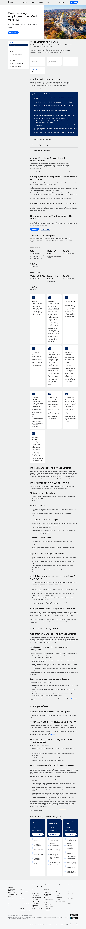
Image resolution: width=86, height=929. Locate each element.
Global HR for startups (24, 905)
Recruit (21, 900)
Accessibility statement (60, 901)
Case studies (34, 889)
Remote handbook (35, 899)
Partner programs (71, 886)
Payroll (21, 893)
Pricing (48, 2)
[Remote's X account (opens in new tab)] (73, 924)
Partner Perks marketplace (70, 899)
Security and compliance (46, 888)
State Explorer (13, 10)
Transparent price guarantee (47, 895)
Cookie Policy (41, 924)
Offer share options (12, 901)
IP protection (46, 897)
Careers (57, 887)
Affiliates (69, 887)
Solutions (32, 2)
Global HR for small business (24, 907)
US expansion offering (12, 903)
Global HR (10, 905)
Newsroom (58, 889)
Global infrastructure (48, 886)
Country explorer (35, 901)
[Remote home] (10, 2)
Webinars (34, 891)
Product (24, 2)
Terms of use (48, 924)
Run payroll (10, 898)
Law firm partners (71, 896)
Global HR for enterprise (25, 910)
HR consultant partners (72, 891)
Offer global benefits (12, 900)
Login (62, 2)
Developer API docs (36, 893)
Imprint (61, 924)
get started (74, 698)
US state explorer (35, 903)
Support (57, 895)
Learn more (52, 734)
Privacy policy (33, 924)
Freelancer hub (47, 908)
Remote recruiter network (71, 902)
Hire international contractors (11, 890)
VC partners (70, 889)
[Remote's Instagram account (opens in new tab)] (77, 924)
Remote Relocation (24, 894)
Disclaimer (56, 924)
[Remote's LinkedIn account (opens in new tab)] (70, 924)
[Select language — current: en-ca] (67, 2)
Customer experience (48, 899)
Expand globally (11, 892)
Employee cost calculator (35, 906)
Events (57, 891)
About (57, 886)
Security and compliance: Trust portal (48, 892)
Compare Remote (35, 895)
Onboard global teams (12, 894)
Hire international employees (11, 887)
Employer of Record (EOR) (24, 888)
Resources (40, 2)
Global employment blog (37, 886)
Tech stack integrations (36, 897)
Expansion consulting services (24, 897)
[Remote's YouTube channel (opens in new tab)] (67, 924)
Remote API (10, 896)
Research (34, 887)
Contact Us (58, 899)
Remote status (59, 897)
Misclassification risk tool (37, 908)
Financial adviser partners (71, 894)
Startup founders (47, 904)
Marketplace (58, 893)
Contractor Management (25, 891)
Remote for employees (48, 906)
